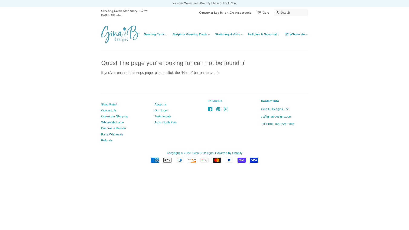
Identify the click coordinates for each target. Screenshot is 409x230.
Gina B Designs (202, 153)
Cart (266, 13)
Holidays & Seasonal (263, 34)
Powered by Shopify (228, 153)
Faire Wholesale (112, 134)
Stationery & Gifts (228, 34)
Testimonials (162, 116)
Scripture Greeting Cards (190, 34)
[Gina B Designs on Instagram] (226, 110)
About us (160, 104)
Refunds (106, 140)
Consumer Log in (211, 13)
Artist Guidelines (165, 122)
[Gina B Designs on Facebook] (210, 110)
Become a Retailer (113, 128)
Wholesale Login (112, 122)
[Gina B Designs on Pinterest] (218, 110)
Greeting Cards (155, 34)
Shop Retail (109, 104)
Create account (240, 13)
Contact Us (108, 110)
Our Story (161, 110)
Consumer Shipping (114, 116)
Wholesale (297, 34)
